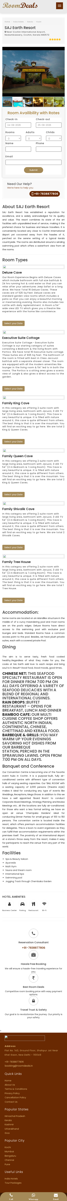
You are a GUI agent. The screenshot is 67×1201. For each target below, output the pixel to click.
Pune (7, 1164)
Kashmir (9, 1124)
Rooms (10, 132)
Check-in (11, 119)
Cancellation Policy (15, 1097)
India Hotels (18, 21)
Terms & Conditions (16, 1089)
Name (9, 143)
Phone (40, 143)
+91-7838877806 (46, 194)
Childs (50, 132)
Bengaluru (10, 1155)
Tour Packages (13, 1182)
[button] (61, 49)
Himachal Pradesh (15, 1116)
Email (9, 156)
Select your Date (13, 323)
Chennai (9, 1160)
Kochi (38, 21)
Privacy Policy (12, 1093)
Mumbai (9, 1151)
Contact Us (11, 1101)
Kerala (30, 21)
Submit (33, 170)
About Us (10, 1084)
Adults (30, 132)
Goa (7, 1133)
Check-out (43, 119)
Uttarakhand (12, 1128)
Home (7, 21)
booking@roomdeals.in (19, 1066)
